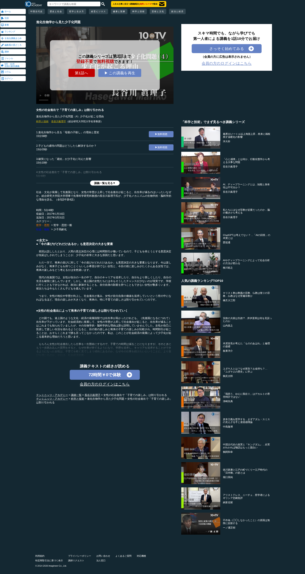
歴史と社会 (56, 11)
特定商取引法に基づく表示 (49, 560)
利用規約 (39, 556)
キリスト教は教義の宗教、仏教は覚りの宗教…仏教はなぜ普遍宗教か (246, 294)
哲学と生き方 (76, 11)
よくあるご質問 (123, 556)
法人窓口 (101, 560)
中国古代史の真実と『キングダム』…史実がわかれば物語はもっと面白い (246, 446)
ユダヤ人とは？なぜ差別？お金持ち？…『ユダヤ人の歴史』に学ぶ (245, 370)
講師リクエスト (76, 560)
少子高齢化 (60, 229)
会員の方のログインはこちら (105, 384)
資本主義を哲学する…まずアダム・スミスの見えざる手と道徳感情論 (246, 421)
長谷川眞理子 (58, 121)
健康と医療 (119, 11)
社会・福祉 (42, 229)
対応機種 (141, 556)
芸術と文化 (158, 11)
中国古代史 (36, 11)
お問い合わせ (103, 556)
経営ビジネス (98, 11)
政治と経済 (177, 11)
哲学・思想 (42, 225)
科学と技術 (138, 11)
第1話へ (81, 73)
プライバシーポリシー (79, 556)
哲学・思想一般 (62, 225)
